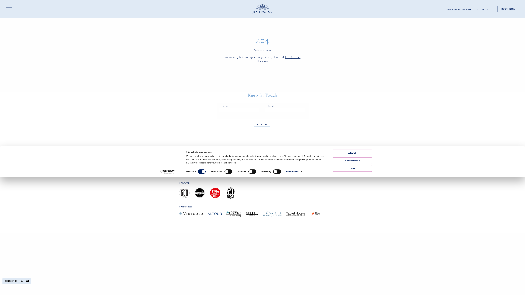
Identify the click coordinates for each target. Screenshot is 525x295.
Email (270, 106)
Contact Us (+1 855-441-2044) (459, 9)
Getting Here (484, 9)
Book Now (508, 9)
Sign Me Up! (261, 124)
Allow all (352, 153)
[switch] (228, 171)
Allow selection (352, 161)
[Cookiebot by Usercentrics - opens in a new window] (168, 172)
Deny (352, 168)
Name (224, 106)
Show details (292, 171)
